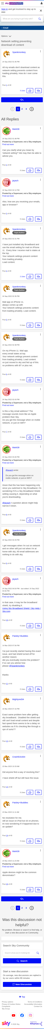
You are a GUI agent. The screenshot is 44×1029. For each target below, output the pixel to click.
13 (7, 787)
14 (7, 835)
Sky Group (6, 1009)
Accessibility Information (33, 1004)
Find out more (8, 144)
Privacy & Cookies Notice (11, 1004)
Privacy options (7, 1002)
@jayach (9, 470)
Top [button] (23, 997)
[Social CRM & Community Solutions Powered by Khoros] (36, 1023)
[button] (40, 51)
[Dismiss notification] (41, 11)
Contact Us (38, 1006)
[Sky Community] (14, 3)
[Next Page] (31, 109)
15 (7, 884)
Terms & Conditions (35, 1002)
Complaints (6, 1006)
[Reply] (38, 90)
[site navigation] (2, 3)
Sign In (41, 4)
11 (7, 684)
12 (7, 741)
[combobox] (20, 19)
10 (7, 620)
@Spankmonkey (17, 666)
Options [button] (4, 36)
